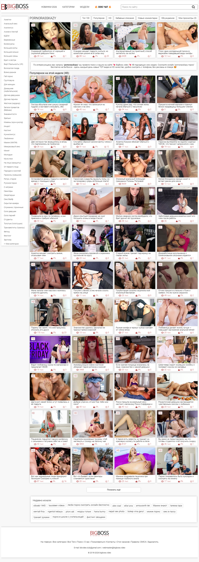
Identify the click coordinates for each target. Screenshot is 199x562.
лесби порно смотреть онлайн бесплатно (88, 505)
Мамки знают (160, 505)
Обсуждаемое (167, 18)
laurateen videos (56, 505)
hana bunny (99, 511)
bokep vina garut (136, 511)
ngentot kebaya (55, 511)
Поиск (80, 542)
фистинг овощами (96, 517)
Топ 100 (85, 18)
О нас (86, 542)
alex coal (116, 505)
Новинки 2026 (49, 7)
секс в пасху (169, 511)
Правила (135, 542)
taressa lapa (176, 505)
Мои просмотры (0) (187, 18)
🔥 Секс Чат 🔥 (103, 7)
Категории (68, 7)
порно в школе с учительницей (68, 517)
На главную (46, 542)
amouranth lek (143, 505)
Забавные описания (124, 18)
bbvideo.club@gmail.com (90, 548)
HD (110, 18)
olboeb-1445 (39, 505)
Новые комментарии (147, 18)
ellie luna (128, 505)
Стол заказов (123, 542)
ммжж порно (153, 511)
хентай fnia (39, 511)
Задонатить (153, 542)
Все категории (59, 542)
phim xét (70, 511)
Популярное (99, 18)
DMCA (143, 542)
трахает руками (41, 517)
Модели (84, 7)
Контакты (110, 542)
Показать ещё (113, 490)
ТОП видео (105, 67)
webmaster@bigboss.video (113, 548)
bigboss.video (105, 553)
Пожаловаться (98, 542)
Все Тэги (72, 542)
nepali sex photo (116, 511)
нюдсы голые (84, 511)
